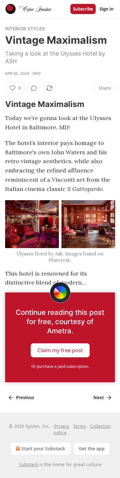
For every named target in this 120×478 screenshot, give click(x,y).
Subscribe (83, 9)
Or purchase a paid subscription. (60, 366)
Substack (28, 464)
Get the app (92, 448)
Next (98, 397)
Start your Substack (43, 448)
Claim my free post (60, 350)
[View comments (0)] (34, 88)
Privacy (61, 426)
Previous (25, 397)
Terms (79, 426)
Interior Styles (25, 28)
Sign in (107, 9)
